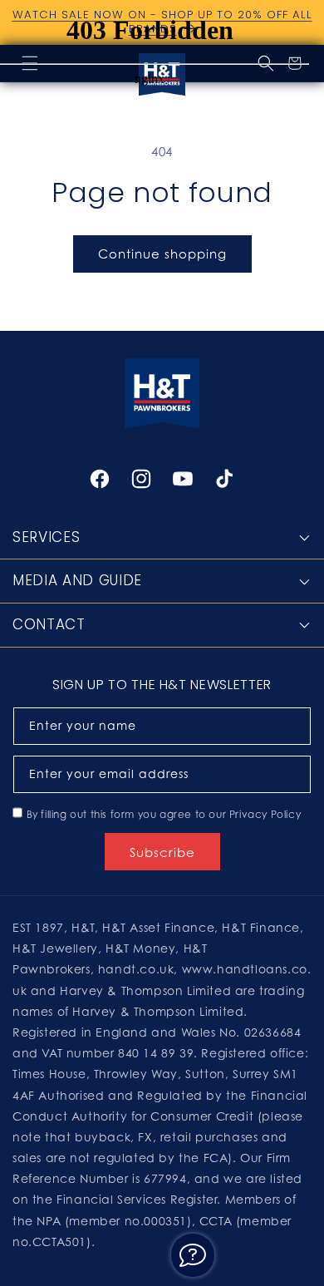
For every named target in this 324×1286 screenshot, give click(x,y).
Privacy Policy (265, 814)
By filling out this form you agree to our (164, 814)
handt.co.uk (136, 969)
